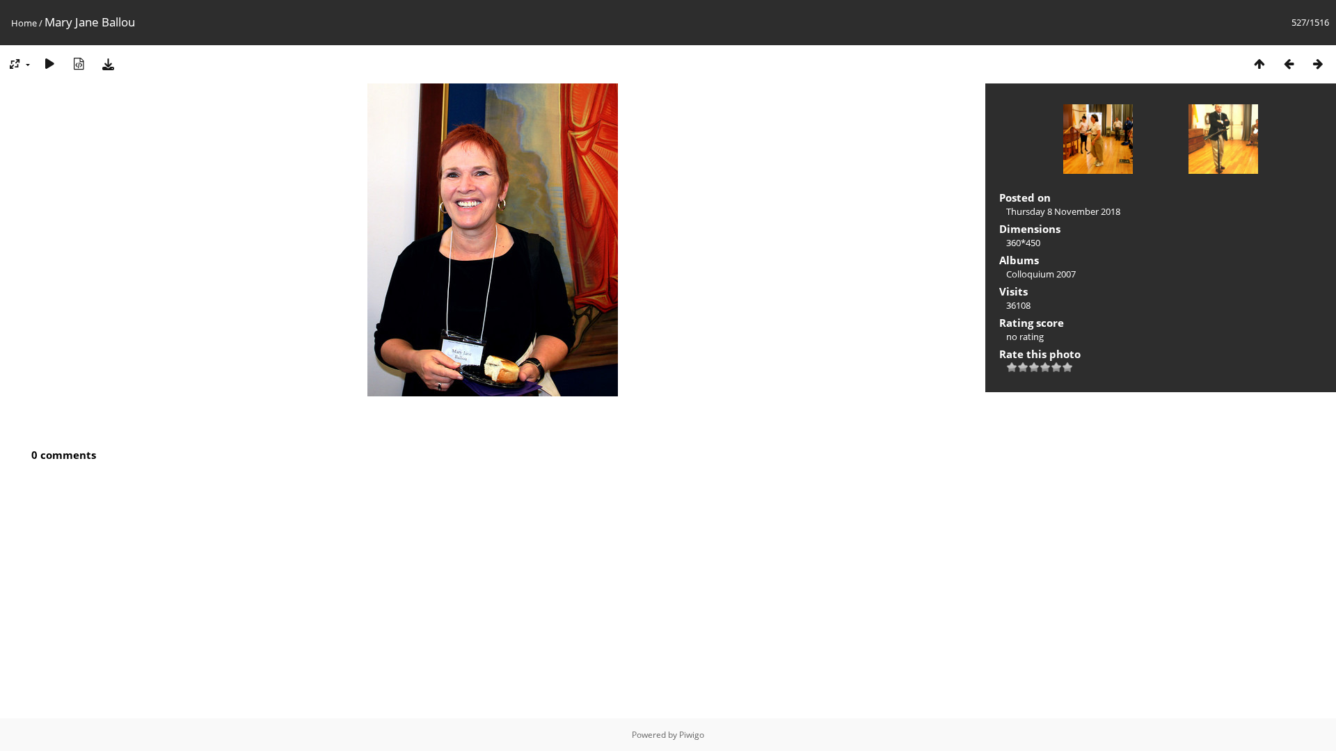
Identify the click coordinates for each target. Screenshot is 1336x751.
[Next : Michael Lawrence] (1318, 64)
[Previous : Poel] (1288, 64)
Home (24, 23)
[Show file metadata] (78, 64)
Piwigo (691, 735)
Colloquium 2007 (1041, 274)
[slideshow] (49, 64)
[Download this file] (107, 64)
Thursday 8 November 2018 (1063, 211)
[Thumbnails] (1259, 64)
